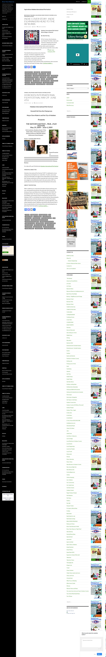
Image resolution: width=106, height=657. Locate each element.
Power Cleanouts (5, 113)
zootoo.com (4, 95)
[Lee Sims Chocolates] (77, 200)
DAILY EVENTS (70, 324)
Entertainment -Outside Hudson (74, 348)
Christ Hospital (5, 129)
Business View (70, 301)
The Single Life (70, 562)
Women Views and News (72, 588)
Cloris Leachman (46, 216)
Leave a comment (42, 26)
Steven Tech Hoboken (6, 60)
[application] (78, 55)
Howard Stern (54, 75)
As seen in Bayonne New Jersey (74, 263)
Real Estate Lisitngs (71, 518)
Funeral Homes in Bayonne (7, 45)
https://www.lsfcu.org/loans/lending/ (75, 39)
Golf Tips (69, 374)
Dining (68, 337)
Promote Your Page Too (71, 613)
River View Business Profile (73, 526)
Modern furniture (5, 120)
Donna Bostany (36, 218)
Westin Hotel (4, 160)
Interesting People (71, 425)
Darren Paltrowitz (71, 330)
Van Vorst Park (5, 38)
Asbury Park (37, 72)
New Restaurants (70, 469)
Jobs (68, 430)
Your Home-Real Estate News (73, 593)
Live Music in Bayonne (72, 436)
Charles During (28, 216)
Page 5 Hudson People (72, 492)
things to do (69, 565)
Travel (68, 567)
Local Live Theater (71, 449)
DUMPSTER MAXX (5, 111)
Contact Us (84, 1)
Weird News (4, 184)
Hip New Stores (70, 381)
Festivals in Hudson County (73, 358)
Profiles (68, 511)
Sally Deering (36, 80)
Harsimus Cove (5, 30)
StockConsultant (6, 246)
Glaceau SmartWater (46, 218)
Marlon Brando (39, 223)
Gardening (69, 368)
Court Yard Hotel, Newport (7, 155)
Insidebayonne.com (71, 423)
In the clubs (69, 412)
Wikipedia (4, 186)
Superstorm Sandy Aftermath (73, 554)
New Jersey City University (7, 57)
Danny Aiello (28, 218)
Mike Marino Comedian (50, 223)
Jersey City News (70, 428)
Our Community (70, 482)
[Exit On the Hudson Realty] (71, 144)
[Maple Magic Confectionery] (72, 215)
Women (68, 586)
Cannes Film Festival (46, 72)
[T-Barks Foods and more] (72, 185)
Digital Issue (69, 335)
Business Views (70, 304)
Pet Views (69, 498)
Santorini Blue (54, 80)
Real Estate (69, 513)
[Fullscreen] (87, 64)
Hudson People (70, 407)
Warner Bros (50, 84)
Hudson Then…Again (71, 410)
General (26, 92)
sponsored (69, 539)
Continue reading (48, 63)
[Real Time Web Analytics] (5, 259)
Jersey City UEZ (5, 102)
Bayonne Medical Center (6, 127)
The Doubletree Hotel (48, 226)
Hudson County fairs (71, 402)
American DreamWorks (72, 281)
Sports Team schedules (72, 544)
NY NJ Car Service (5, 227)
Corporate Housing (5, 78)
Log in (68, 97)
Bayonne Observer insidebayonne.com (75, 291)
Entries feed (69, 100)
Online (68, 474)
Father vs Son (28, 75)
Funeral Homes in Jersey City (7, 169)
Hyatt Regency (5, 158)
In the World (69, 418)
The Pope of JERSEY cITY (48, 82)
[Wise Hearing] (72, 233)
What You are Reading (72, 580)
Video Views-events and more (73, 573)
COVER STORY (70, 322)
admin (34, 26)
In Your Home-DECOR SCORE (73, 420)
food (68, 366)
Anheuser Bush (34, 214)
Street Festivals (70, 547)
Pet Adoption (70, 495)
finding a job (69, 361)
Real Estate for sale (71, 516)
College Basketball (71, 314)
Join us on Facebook (71, 268)
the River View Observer (49, 228)
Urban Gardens (70, 570)
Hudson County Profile (6, 82)
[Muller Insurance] (71, 224)
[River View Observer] (67, 612)
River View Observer (8, 2)
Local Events (69, 443)
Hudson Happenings (72, 260)
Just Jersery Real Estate (6, 220)
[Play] (68, 64)
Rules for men (28, 80)
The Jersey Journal (29, 228)
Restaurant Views (70, 523)
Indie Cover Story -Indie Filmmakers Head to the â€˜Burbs (39, 21)
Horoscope (69, 394)
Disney (49, 73)
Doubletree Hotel (5, 156)
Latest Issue (69, 433)
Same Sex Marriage (45, 80)
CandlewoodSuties (5, 153)
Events (68, 350)
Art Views (69, 286)
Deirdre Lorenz (42, 73)
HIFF (54, 218)
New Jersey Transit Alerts (7, 239)
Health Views (70, 376)
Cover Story (69, 319)
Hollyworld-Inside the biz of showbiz (44, 15)
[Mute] (84, 64)
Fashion (68, 353)
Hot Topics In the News (72, 399)
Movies (32, 16)
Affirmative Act (28, 72)
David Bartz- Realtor (6, 203)
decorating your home (72, 332)
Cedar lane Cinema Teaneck (31, 73)
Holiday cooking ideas (71, 384)
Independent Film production (46, 221)
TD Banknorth (28, 226)
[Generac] (77, 170)
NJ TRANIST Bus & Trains (7, 84)
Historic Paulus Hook (6, 31)
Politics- (68, 500)
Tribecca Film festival (30, 84)
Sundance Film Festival (36, 82)
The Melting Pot (39, 228)
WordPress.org (70, 105)
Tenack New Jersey (38, 226)
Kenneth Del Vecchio (52, 77)
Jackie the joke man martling (31, 77)
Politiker (3, 193)
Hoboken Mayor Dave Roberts (31, 221)
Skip (95, 654)
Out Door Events (70, 487)
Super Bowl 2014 (70, 552)
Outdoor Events (70, 490)
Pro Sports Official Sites (72, 508)
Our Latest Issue (70, 485)
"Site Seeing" (69, 278)
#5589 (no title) (70, 255)
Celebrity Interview (71, 306)
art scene (69, 283)
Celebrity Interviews (71, 309)
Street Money (70, 549)
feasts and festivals (71, 355)
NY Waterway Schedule (6, 86)
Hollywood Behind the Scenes (73, 389)
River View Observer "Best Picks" (74, 529)
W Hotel (3, 138)
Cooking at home (70, 317)
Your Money (69, 596)
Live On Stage (70, 438)
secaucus (27, 82)
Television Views (70, 560)
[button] (77, 54)
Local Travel (69, 451)
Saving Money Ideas (71, 534)
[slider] (76, 64)
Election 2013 (70, 343)
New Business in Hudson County (74, 464)
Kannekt (3, 171)
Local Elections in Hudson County (74, 441)
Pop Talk (68, 503)
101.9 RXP (27, 214)
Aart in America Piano (6, 109)
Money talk (69, 454)
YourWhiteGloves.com (6, 87)
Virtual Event (70, 578)
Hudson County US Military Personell (75, 405)
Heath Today (69, 379)
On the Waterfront (71, 472)
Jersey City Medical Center (7, 131)
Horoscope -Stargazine (72, 397)
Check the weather (5, 167)
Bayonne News (70, 288)
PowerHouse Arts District (7, 36)
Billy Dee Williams (43, 214)
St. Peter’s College (5, 59)
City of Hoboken (37, 216)
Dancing (68, 327)
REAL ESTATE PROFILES (72, 521)
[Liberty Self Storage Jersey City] (72, 155)
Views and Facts (70, 575)
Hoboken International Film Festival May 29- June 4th (40, 98)
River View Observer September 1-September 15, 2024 (7, 178)
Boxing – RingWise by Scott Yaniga (74, 296)
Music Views (69, 461)
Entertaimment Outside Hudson (74, 345)
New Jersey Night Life (71, 467)
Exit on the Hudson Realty (7, 205)
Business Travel (70, 299)
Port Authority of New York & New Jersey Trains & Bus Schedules (7, 174)
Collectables (69, 312)
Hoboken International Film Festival (41, 75)
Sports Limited (70, 542)
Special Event (70, 536)
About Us (78, 1)
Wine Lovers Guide (71, 583)
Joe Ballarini (43, 77)
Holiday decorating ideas (72, 387)
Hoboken (27, 219)
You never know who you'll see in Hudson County (78, 591)
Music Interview (70, 459)
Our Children (70, 480)
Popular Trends (70, 505)
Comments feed (70, 102)
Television (69, 557)
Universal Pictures (41, 84)
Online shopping (70, 477)
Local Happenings (71, 446)
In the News (69, 415)
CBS (49, 214)
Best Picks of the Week (29, 15)
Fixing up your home (71, 363)
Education (69, 340)
